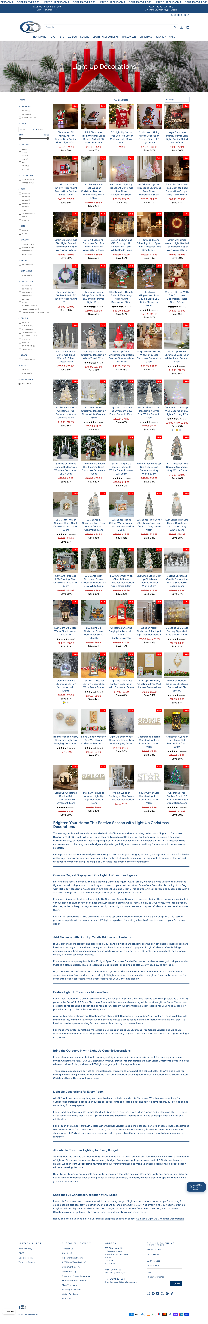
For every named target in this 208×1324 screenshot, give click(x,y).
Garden (72, 37)
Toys (52, 37)
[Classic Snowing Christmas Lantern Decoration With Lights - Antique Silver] (67, 702)
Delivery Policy (69, 1271)
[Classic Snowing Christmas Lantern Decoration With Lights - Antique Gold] (64, 702)
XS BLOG (66, 1298)
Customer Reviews (71, 1267)
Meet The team (69, 1285)
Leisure (84, 37)
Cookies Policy (26, 1258)
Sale (172, 37)
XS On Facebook (70, 1294)
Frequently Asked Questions (76, 1276)
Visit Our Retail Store (72, 1258)
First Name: (154, 1250)
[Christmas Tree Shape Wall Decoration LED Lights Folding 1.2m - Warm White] (177, 430)
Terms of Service (27, 1262)
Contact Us (67, 1248)
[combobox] (111, 27)
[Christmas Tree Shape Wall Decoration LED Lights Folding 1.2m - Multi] (173, 430)
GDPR (21, 1253)
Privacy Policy (25, 1248)
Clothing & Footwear (105, 37)
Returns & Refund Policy (74, 1280)
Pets (61, 37)
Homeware (39, 37)
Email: (151, 1272)
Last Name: (154, 1261)
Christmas (146, 37)
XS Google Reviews (71, 1289)
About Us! (67, 1253)
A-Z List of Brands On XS (74, 1262)
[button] (93, 306)
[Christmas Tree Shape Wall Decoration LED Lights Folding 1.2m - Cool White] (180, 430)
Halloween (129, 37)
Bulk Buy (161, 37)
